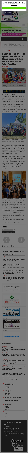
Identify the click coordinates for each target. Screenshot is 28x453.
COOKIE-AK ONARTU (14, 8)
